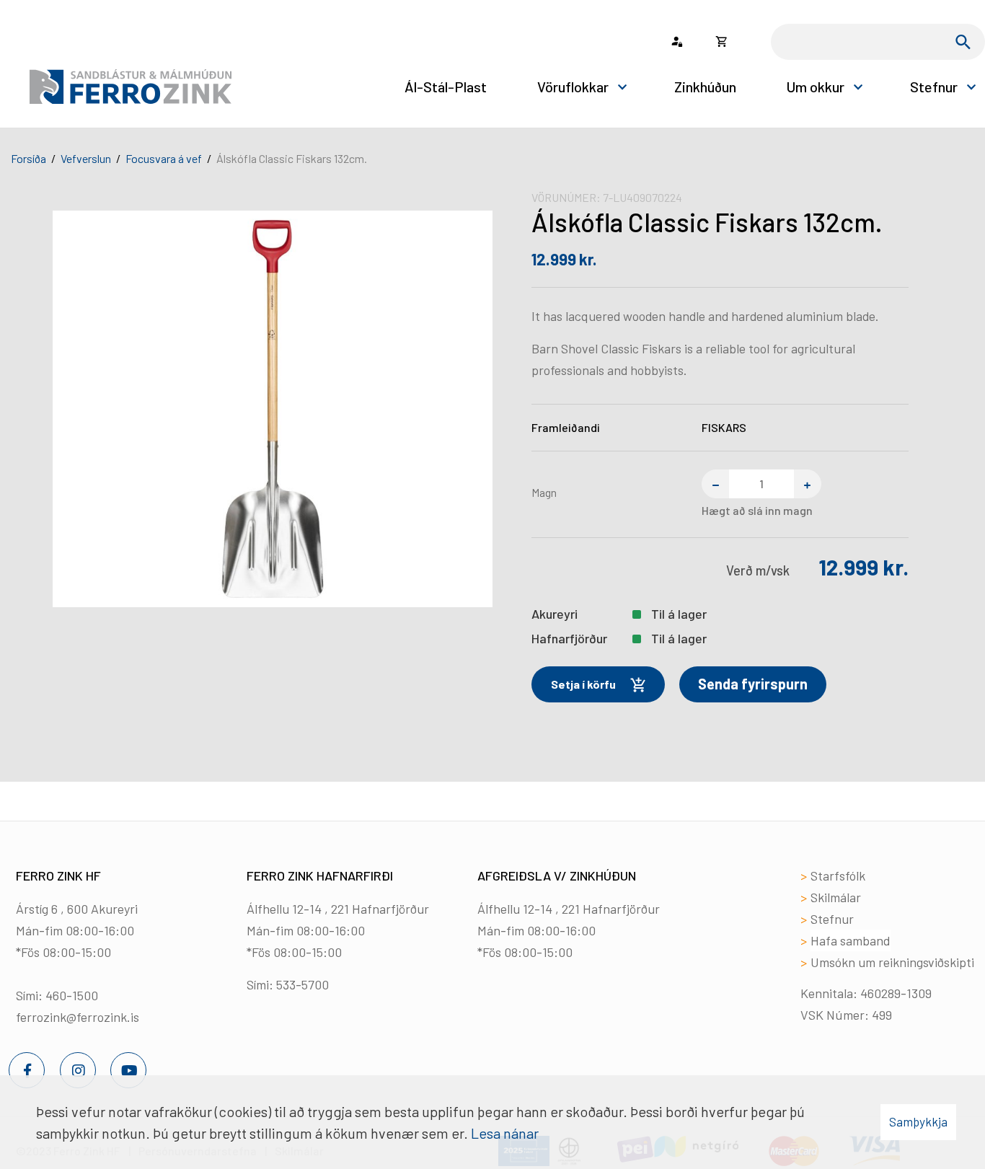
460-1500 (71, 995)
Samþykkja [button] (918, 1121)
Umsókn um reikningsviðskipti (892, 962)
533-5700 (302, 984)
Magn (544, 492)
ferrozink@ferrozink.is (77, 1017)
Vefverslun (86, 158)
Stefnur (832, 919)
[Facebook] (27, 1070)
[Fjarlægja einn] (715, 483)
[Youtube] (128, 1070)
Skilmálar (835, 897)
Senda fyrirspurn (753, 683)
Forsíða (28, 158)
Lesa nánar (505, 1133)
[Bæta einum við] (807, 483)
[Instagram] (78, 1070)
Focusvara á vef (163, 158)
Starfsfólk (837, 875)
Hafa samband (850, 940)
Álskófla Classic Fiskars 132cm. (291, 158)
